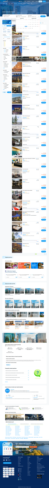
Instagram (20, 471)
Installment (19, 463)
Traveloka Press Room (39, 468)
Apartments (29, 471)
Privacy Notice (38, 463)
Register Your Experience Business (41, 467)
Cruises (28, 468)
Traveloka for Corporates (40, 458)
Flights (28, 459)
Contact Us (19, 459)
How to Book (19, 458)
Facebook (20, 470)
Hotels (28, 458)
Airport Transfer (29, 463)
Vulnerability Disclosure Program (41, 471)
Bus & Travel (29, 462)
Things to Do (29, 467)
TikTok (20, 473)
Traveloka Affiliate (39, 459)
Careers (19, 462)
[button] (40, 1)
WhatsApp (20, 479)
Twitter (20, 476)
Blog (37, 462)
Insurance (29, 472)
